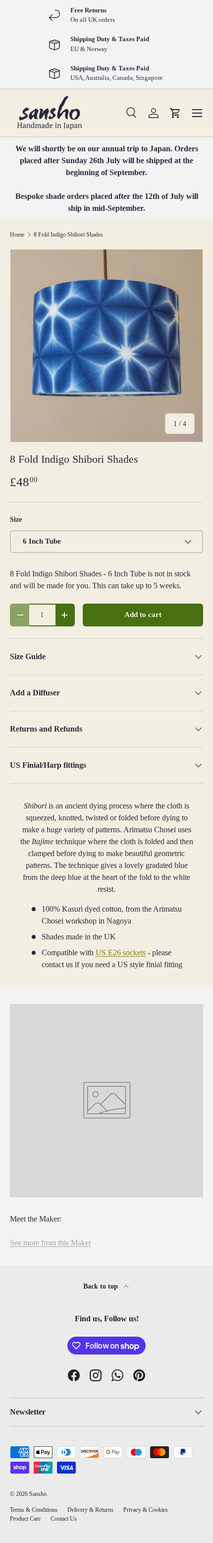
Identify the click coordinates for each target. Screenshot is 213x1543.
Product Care (25, 1518)
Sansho (38, 1493)
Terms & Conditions (33, 1509)
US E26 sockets (121, 952)
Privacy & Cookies (145, 1509)
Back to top (101, 1286)
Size (16, 519)
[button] (175, 113)
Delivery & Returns (90, 1509)
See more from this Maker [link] (50, 1242)
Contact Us (64, 1518)
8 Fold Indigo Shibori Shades (68, 235)
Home (17, 235)
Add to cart (142, 614)
